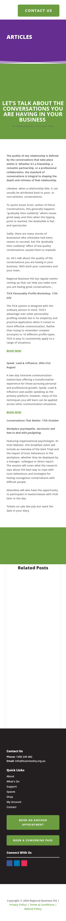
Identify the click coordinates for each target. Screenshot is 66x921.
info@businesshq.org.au (30, 761)
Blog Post (21, 604)
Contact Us (38, 10)
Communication (23, 609)
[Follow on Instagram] (24, 863)
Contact (11, 807)
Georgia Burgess (27, 700)
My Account (14, 802)
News (50, 126)
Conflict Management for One (30, 640)
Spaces (11, 791)
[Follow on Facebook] (9, 863)
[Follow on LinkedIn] (17, 863)
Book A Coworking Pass (33, 840)
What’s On (13, 781)
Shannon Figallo (24, 126)
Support (27, 708)
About (10, 776)
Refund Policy (33, 909)
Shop (10, 796)
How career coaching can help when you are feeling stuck (31, 692)
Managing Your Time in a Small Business (31, 594)
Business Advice (41, 604)
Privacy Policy (18, 904)
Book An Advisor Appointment (33, 822)
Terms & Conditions (42, 904)
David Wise (23, 646)
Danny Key (23, 600)
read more (19, 614)
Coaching (43, 704)
